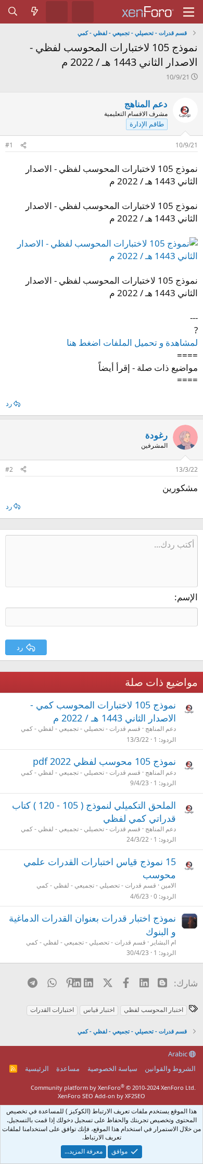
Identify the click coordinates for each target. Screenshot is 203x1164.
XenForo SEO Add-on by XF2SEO (101, 1096)
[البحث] (13, 11)
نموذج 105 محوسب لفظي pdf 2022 (104, 761)
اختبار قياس (99, 1009)
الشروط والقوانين (170, 1068)
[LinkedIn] (89, 983)
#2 (9, 469)
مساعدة (68, 1068)
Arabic (178, 1053)
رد (9, 403)
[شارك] (23, 145)
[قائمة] (188, 12)
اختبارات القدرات (52, 1009)
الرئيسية (37, 1068)
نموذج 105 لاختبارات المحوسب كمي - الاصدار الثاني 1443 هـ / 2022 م (103, 711)
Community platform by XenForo (113, 1087)
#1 (9, 145)
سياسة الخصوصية (112, 1068)
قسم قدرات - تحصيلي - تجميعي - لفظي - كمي (81, 728)
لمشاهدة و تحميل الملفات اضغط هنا (132, 342)
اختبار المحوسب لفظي (153, 1009)
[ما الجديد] (35, 11)
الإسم (187, 597)
